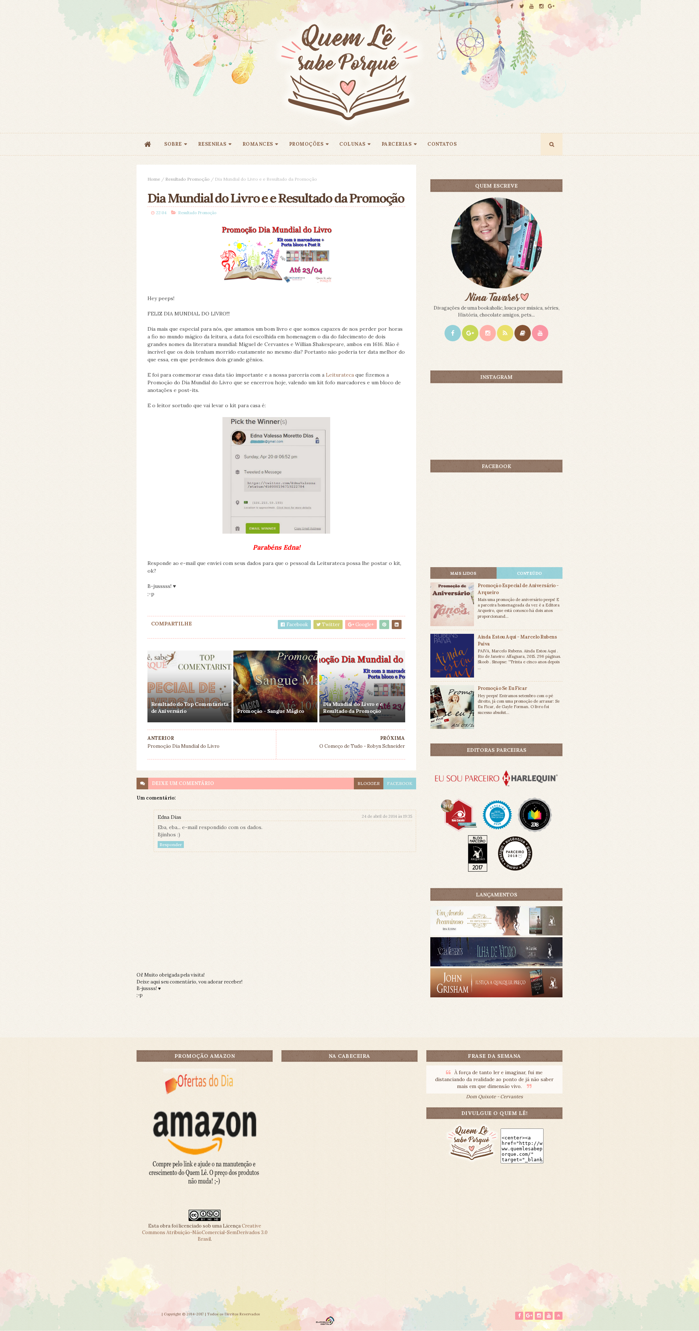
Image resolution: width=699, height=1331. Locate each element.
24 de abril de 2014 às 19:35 (387, 816)
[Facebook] (453, 333)
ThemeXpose (149, 1314)
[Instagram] (487, 333)
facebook (399, 783)
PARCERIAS (397, 144)
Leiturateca (340, 375)
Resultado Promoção (187, 179)
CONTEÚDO (529, 573)
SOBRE (173, 144)
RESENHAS (212, 144)
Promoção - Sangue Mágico (270, 711)
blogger (369, 783)
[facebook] (512, 6)
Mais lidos (463, 573)
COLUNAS (352, 144)
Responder (170, 844)
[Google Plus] (470, 333)
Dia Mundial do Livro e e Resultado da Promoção (353, 708)
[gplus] (551, 6)
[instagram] (541, 6)
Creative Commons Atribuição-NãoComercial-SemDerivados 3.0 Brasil (205, 1232)
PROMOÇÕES (306, 144)
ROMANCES (257, 144)
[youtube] (532, 6)
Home (153, 179)
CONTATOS (442, 144)
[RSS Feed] (505, 333)
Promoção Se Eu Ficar (502, 688)
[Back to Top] (558, 1316)
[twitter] (522, 6)
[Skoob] (522, 333)
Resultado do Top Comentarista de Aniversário (190, 708)
